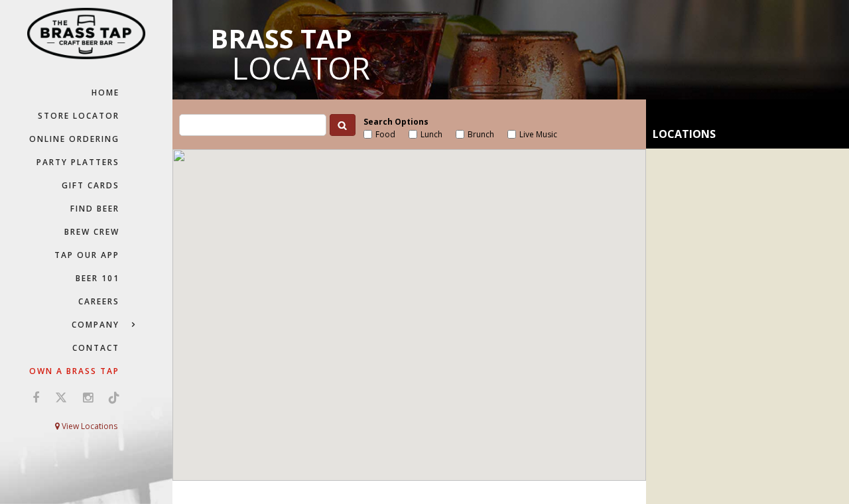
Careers (98, 301)
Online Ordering (74, 139)
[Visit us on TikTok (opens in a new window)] (110, 397)
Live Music (538, 134)
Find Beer (94, 208)
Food (385, 134)
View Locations (88, 426)
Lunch (431, 134)
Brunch (481, 134)
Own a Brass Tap (74, 371)
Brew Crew (91, 231)
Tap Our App (86, 255)
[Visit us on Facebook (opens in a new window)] (36, 397)
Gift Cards (90, 185)
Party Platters (77, 162)
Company (95, 324)
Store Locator (78, 115)
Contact (95, 347)
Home (105, 92)
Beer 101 (97, 278)
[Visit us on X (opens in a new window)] (61, 397)
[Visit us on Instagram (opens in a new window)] (87, 397)
